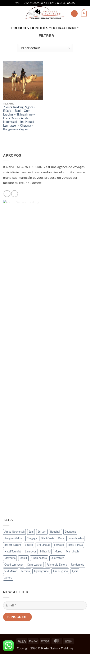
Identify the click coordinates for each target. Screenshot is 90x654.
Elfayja (29, 545)
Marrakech (72, 551)
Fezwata (59, 545)
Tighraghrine (41, 571)
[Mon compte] (74, 13)
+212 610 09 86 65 (35, 3)
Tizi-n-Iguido (60, 571)
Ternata (25, 571)
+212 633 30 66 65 (62, 3)
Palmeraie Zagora (56, 564)
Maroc (58, 551)
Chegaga (32, 538)
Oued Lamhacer (13, 564)
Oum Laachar (34, 564)
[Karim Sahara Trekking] (45, 13)
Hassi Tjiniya (75, 545)
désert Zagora (12, 545)
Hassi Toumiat (12, 551)
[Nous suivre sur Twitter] (14, 193)
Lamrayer (30, 551)
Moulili (23, 558)
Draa (61, 538)
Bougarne (70, 532)
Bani (30, 532)
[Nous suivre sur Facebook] (7, 193)
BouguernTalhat (13, 538)
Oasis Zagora (39, 558)
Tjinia (75, 571)
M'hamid (45, 551)
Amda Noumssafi (14, 532)
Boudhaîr (55, 532)
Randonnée (77, 564)
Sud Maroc (10, 571)
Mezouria (9, 558)
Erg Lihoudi (43, 545)
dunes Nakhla (76, 538)
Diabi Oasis (47, 538)
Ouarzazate (57, 558)
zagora (8, 577)
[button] (5, 13)
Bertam (41, 532)
